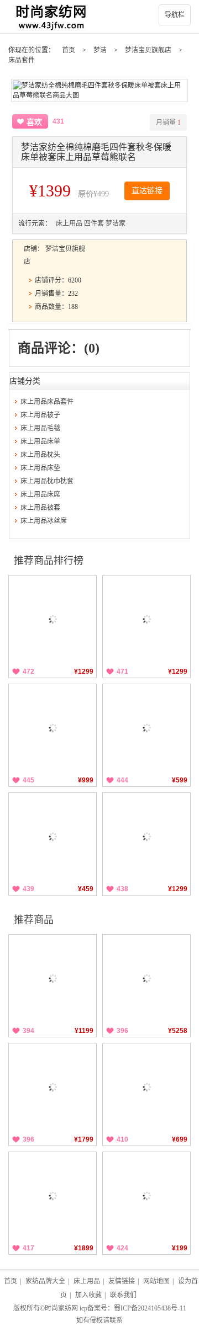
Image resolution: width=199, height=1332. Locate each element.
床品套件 (21, 60)
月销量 (168, 122)
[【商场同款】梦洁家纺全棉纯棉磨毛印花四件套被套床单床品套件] (146, 978)
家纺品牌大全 (45, 1281)
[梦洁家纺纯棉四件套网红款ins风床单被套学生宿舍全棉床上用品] (52, 619)
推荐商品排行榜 (48, 560)
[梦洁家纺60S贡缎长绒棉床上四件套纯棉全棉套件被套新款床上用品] (52, 978)
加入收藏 (88, 1295)
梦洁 (100, 50)
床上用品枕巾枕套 (47, 481)
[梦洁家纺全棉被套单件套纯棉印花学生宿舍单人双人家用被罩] (146, 1087)
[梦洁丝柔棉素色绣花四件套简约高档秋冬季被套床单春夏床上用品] (52, 1195)
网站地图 (156, 1281)
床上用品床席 (40, 494)
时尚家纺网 (61, 1308)
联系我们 (123, 1295)
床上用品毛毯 (40, 428)
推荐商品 (34, 919)
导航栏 (175, 15)
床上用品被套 (40, 508)
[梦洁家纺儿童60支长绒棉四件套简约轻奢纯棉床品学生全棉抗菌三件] (146, 619)
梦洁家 (115, 223)
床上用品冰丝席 (43, 521)
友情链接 (121, 1281)
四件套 (94, 223)
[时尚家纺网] (99, 16)
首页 (68, 50)
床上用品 (69, 223)
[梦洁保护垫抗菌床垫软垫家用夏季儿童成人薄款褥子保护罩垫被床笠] (146, 727)
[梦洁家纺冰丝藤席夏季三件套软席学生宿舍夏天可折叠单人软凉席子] (52, 836)
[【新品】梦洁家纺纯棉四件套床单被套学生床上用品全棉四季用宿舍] (146, 836)
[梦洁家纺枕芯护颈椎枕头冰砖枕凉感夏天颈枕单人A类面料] (52, 727)
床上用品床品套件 (47, 402)
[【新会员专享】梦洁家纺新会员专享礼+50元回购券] (146, 1195)
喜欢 (34, 122)
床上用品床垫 (40, 468)
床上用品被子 (40, 415)
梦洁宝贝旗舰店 (148, 50)
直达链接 (147, 191)
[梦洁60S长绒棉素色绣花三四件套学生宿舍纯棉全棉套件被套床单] (52, 1087)
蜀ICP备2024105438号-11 (150, 1308)
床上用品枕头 (40, 455)
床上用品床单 (40, 441)
